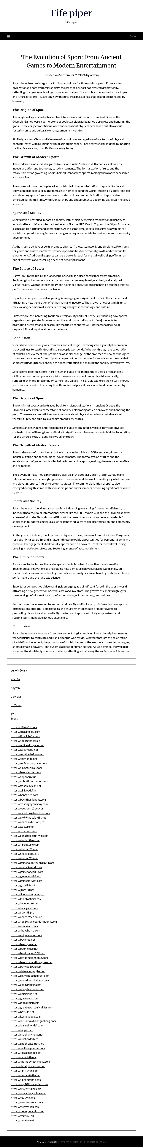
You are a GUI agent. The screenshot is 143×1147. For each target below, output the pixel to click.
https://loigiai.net (22, 1030)
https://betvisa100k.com (26, 966)
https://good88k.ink (23, 885)
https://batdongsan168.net (28, 953)
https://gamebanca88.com (27, 871)
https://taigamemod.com (26, 1052)
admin (94, 75)
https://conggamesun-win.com (29, 835)
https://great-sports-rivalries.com (32, 1007)
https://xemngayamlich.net (27, 1111)
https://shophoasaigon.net (27, 1043)
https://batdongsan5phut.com (29, 957)
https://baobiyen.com (24, 944)
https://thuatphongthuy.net (28, 1066)
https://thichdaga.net (24, 758)
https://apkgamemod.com (26, 935)
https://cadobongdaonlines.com (30, 813)
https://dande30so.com (25, 840)
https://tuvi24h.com (23, 1097)
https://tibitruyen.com (24, 1070)
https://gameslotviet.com (26, 880)
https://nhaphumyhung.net (27, 1034)
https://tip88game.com (25, 844)
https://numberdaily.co (25, 1039)
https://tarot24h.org (24, 1057)
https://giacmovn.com (24, 998)
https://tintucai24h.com (25, 1075)
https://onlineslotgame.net (27, 745)
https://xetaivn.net (22, 1120)
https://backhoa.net (23, 939)
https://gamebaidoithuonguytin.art (32, 862)
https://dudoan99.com (24, 858)
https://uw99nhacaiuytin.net (28, 817)
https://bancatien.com (24, 795)
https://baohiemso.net (24, 948)
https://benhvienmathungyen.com (31, 962)
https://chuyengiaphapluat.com (30, 975)
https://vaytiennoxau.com (27, 1102)
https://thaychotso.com (25, 930)
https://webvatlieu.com (25, 1106)
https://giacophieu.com (25, 1002)
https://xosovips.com (24, 831)
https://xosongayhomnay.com (29, 804)
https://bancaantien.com (26, 772)
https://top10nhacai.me (25, 740)
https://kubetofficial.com (26, 899)
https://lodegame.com (24, 908)
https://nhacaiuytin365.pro (27, 822)
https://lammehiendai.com (27, 1025)
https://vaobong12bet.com (27, 808)
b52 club (16, 705)
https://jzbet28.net (22, 889)
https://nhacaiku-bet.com (26, 867)
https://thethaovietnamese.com (30, 1061)
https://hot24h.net (22, 1011)
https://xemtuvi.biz (22, 1116)
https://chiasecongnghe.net (28, 971)
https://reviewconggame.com (29, 763)
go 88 (14, 713)
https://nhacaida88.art (25, 853)
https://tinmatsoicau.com (26, 767)
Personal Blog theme (94, 1141)
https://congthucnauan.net (27, 989)
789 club (16, 696)
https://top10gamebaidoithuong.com (34, 921)
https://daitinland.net (24, 993)
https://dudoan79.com (24, 849)
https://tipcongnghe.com (26, 1079)
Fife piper (71, 13)
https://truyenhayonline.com (28, 1093)
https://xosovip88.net (24, 749)
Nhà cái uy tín (34, 539)
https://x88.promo (22, 826)
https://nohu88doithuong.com (29, 781)
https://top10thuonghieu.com (29, 1084)
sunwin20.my (19, 670)
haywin (15, 687)
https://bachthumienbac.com (28, 799)
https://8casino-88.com (25, 731)
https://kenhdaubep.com (26, 1016)
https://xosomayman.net (26, 785)
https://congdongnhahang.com (30, 980)
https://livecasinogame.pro (27, 894)
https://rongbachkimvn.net (27, 754)
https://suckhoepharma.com (28, 1048)
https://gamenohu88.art (26, 876)
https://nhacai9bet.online (26, 917)
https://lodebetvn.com (24, 903)
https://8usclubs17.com (25, 736)
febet (14, 718)
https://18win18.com (24, 727)
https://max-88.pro (22, 912)
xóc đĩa (15, 679)
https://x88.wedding (23, 790)
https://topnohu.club (23, 777)
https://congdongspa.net (26, 984)
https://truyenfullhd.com (26, 1088)
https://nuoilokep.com (24, 926)
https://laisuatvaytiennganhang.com (33, 1021)
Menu (132, 36)
